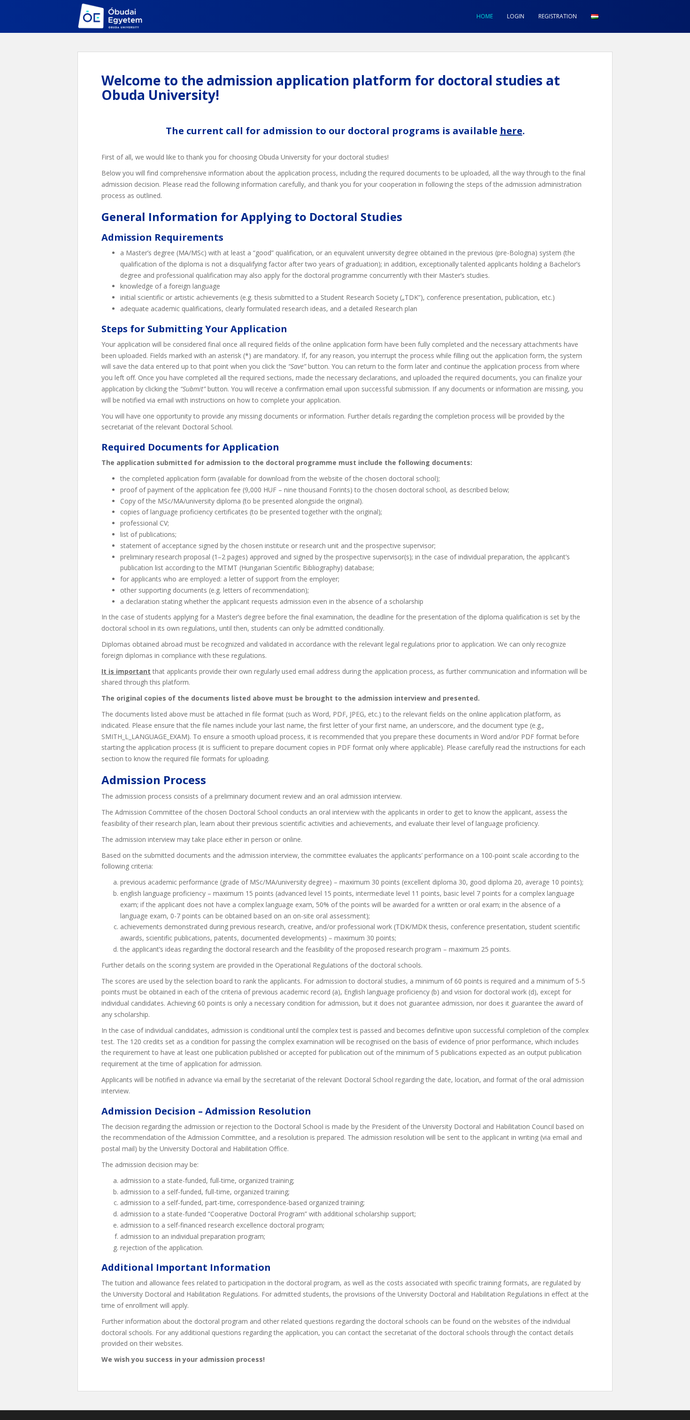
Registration (557, 16)
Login (515, 16)
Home (484, 16)
